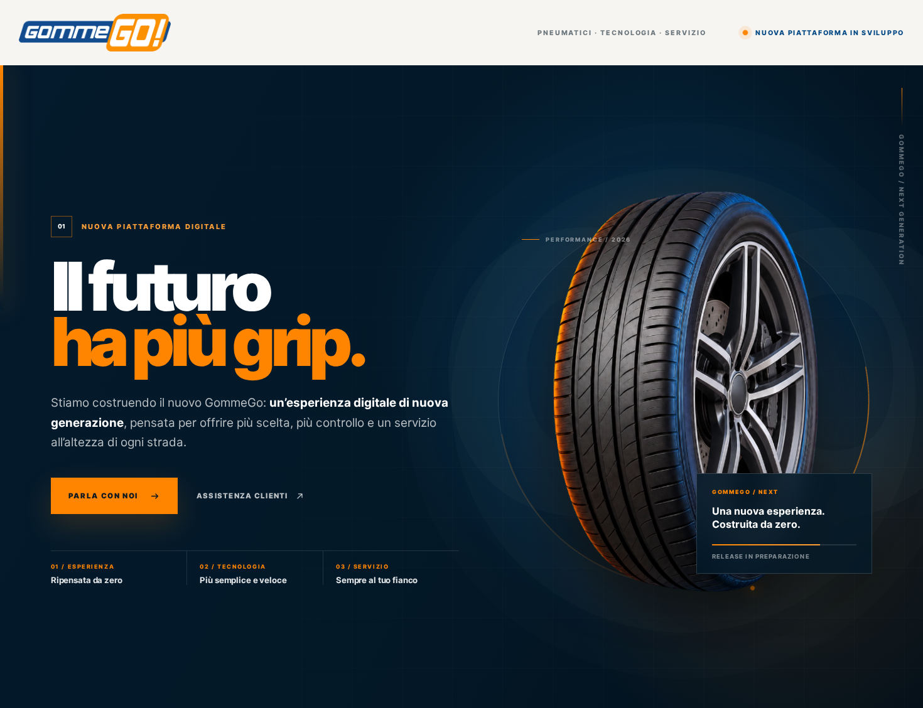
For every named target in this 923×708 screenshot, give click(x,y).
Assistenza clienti (242, 495)
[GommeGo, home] (95, 33)
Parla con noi (103, 495)
